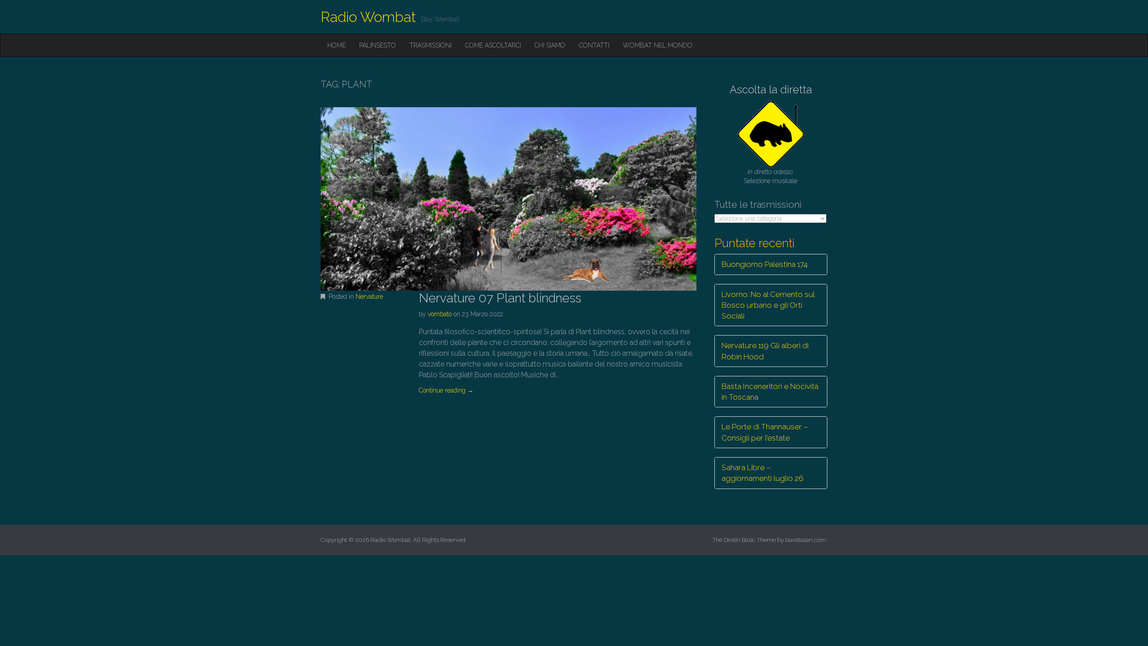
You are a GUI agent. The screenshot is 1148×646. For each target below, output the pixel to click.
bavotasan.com (805, 540)
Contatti (594, 45)
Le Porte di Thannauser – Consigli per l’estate (765, 432)
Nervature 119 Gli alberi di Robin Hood (765, 351)
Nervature (369, 296)
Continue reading (446, 390)
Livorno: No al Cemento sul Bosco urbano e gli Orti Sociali (768, 305)
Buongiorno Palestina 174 (765, 264)
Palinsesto (377, 45)
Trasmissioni (430, 45)
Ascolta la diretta (771, 89)
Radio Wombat (368, 17)
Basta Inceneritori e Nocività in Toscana (770, 392)
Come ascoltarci (493, 45)
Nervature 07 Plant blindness (500, 298)
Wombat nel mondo (657, 45)
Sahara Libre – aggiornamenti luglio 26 (763, 473)
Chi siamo (550, 45)
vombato (440, 314)
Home (336, 45)
